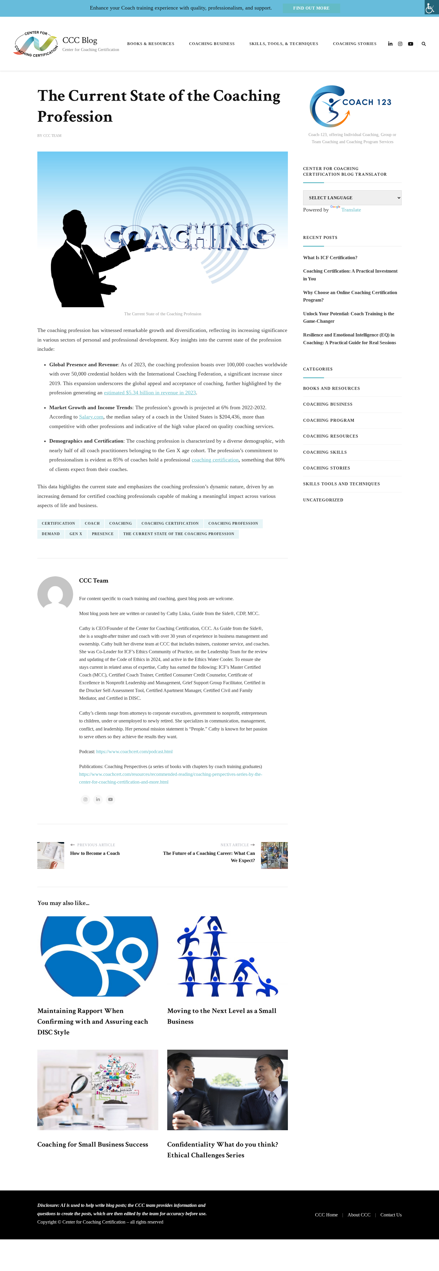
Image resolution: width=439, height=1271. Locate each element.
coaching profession (233, 523)
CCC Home (326, 1214)
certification (58, 523)
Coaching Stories (355, 43)
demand (51, 534)
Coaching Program (328, 420)
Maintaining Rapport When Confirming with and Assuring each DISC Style (92, 1021)
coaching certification (215, 460)
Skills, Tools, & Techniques (283, 43)
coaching (120, 523)
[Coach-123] (352, 106)
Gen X (76, 534)
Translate (351, 210)
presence (103, 534)
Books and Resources (331, 388)
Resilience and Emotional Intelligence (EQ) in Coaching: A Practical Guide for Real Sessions (349, 338)
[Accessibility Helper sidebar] (432, 7)
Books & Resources (150, 43)
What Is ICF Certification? (330, 257)
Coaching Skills (325, 452)
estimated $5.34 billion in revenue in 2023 (150, 393)
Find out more (311, 8)
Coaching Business (212, 43)
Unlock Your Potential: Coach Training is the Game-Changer (348, 317)
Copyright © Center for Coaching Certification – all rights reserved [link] (100, 1221)
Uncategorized (323, 500)
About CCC (359, 1214)
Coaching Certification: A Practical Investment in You (350, 274)
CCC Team (52, 136)
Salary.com (91, 417)
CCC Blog (79, 40)
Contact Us (391, 1214)
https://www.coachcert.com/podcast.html (134, 751)
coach (92, 523)
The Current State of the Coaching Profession (178, 534)
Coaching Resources (330, 436)
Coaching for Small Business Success (92, 1144)
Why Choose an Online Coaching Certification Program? (350, 296)
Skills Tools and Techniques (341, 484)
